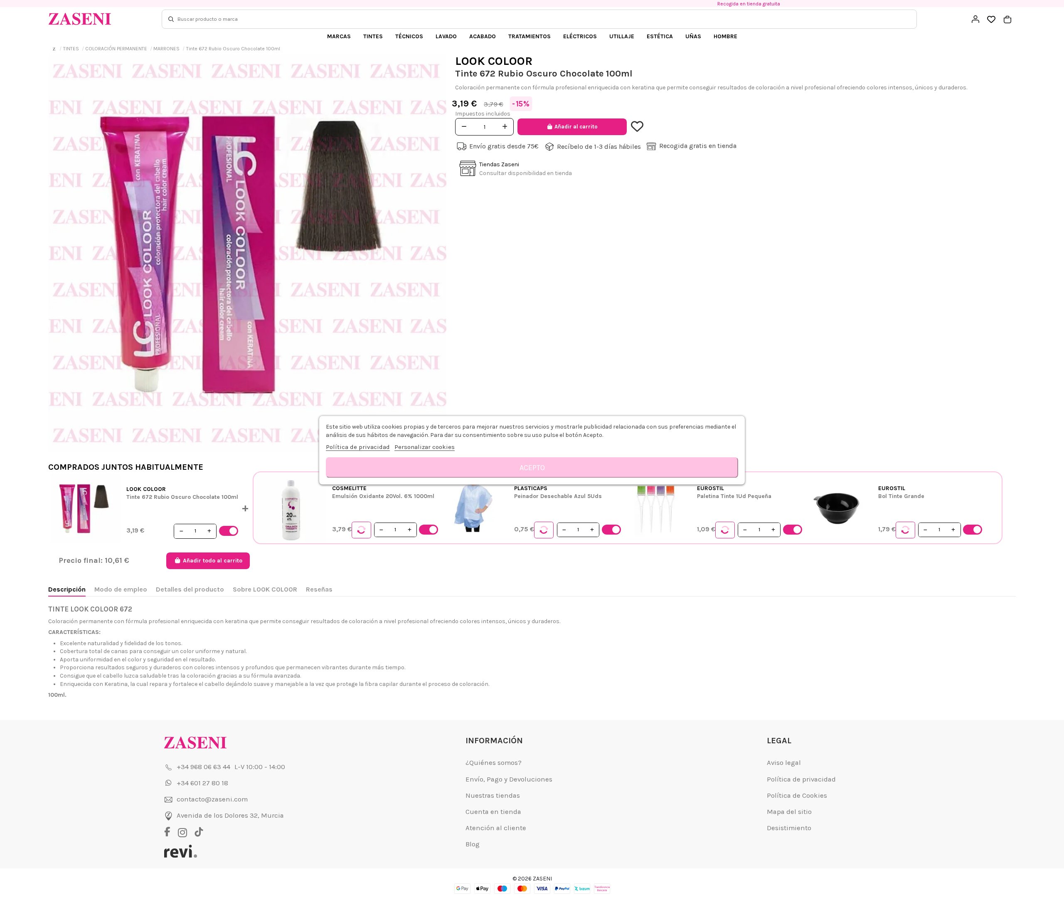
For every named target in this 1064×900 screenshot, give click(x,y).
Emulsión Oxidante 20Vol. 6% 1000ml (383, 496)
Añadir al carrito (576, 126)
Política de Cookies (797, 795)
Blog (473, 844)
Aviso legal (784, 763)
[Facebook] (170, 832)
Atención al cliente (496, 828)
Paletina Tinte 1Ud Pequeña (734, 496)
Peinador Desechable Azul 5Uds (558, 496)
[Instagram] (184, 832)
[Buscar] (171, 19)
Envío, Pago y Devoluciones (509, 779)
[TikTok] (199, 832)
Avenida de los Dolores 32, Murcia (230, 815)
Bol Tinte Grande (901, 496)
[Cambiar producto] (361, 530)
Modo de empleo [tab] (120, 589)
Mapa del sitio (789, 812)
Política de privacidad (801, 779)
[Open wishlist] (991, 19)
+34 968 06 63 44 (203, 767)
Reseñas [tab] (319, 589)
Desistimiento (789, 828)
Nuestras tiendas (493, 795)
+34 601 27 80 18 (202, 783)
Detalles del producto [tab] (190, 589)
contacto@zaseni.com (212, 799)
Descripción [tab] (67, 589)
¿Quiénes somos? (494, 763)
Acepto (532, 467)
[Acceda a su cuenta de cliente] (975, 19)
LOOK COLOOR (493, 61)
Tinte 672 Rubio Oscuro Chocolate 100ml (182, 497)
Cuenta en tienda (493, 812)
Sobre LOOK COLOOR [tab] (265, 589)
